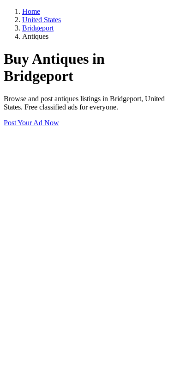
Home (31, 11)
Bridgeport (38, 28)
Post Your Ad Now (31, 123)
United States (41, 20)
